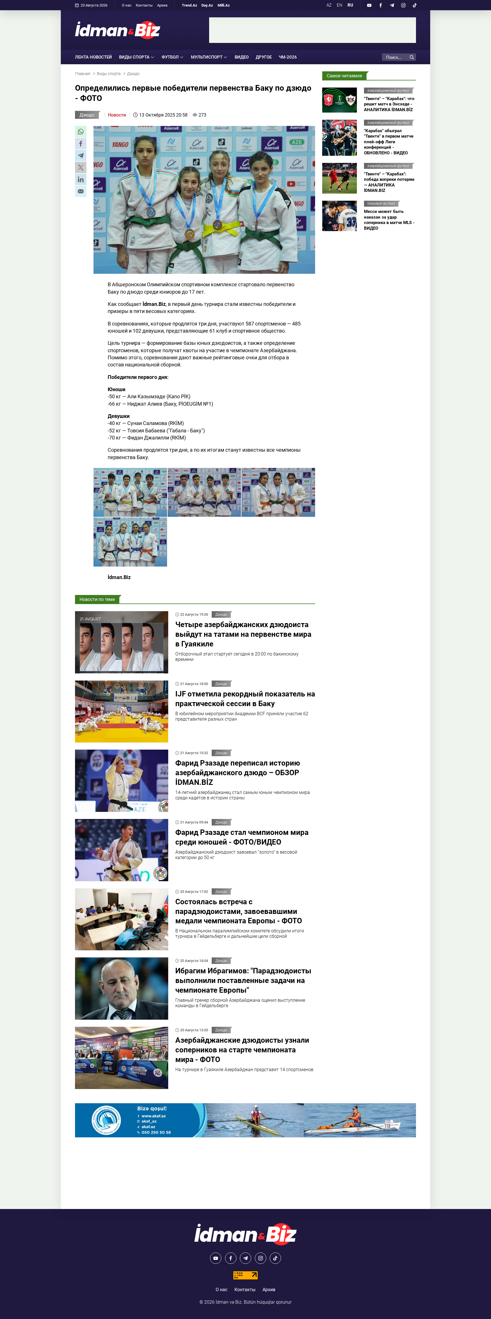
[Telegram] (392, 5)
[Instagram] (403, 5)
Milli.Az (224, 5)
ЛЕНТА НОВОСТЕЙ (93, 57)
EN (339, 5)
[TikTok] (414, 5)
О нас (127, 5)
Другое (264, 57)
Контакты (144, 5)
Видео (242, 57)
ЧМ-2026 (288, 57)
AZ (329, 5)
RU (350, 5)
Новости (117, 115)
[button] (81, 131)
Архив (162, 5)
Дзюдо (87, 115)
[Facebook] (380, 5)
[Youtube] (369, 5)
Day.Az (207, 5)
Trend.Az (189, 5)
